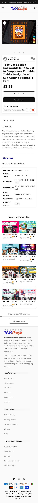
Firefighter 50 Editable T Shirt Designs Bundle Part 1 (6, 279)
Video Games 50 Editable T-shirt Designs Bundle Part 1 (4, 234)
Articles (7, 402)
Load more (20, 321)
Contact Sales (9, 397)
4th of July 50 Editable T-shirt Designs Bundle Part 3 (24, 302)
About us (7, 388)
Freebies (7, 456)
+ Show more (7, 158)
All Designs (8, 383)
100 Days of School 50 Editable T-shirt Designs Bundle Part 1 (24, 279)
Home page (8, 378)
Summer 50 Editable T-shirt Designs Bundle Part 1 (24, 234)
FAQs (6, 434)
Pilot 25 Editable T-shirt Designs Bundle (7, 302)
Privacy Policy (10, 420)
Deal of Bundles (10, 447)
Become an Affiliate (12, 461)
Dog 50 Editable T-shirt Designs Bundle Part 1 (4, 257)
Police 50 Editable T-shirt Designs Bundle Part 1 (24, 257)
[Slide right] (23, 53)
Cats (17, 204)
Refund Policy (9, 415)
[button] (2, 8)
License (7, 429)
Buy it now (19, 100)
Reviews (7, 392)
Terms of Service (11, 424)
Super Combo (9, 451)
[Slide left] (14, 53)
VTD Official (13, 59)
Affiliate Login (10, 466)
